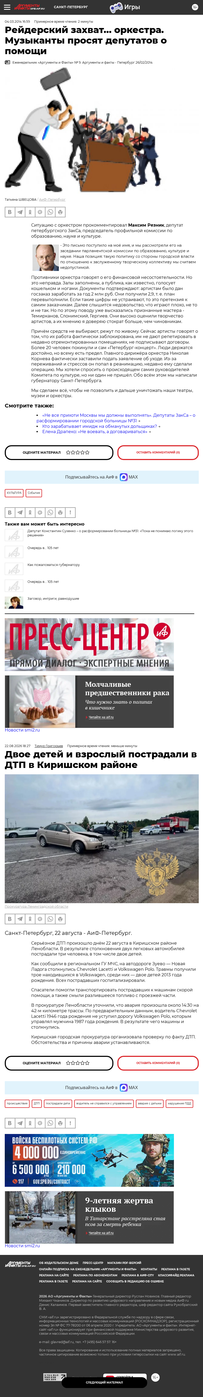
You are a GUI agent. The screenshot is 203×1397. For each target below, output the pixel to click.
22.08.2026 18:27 (17, 746)
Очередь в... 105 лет (43, 582)
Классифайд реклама (176, 1275)
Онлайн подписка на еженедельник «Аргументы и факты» (88, 1269)
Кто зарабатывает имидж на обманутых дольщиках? (99, 426)
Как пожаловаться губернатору (53, 565)
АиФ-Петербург (52, 199)
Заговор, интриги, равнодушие (53, 599)
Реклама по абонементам (95, 1275)
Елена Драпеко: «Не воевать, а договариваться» (94, 431)
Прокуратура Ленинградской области (36, 906)
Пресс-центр (93, 1263)
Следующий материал (104, 1382)
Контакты (149, 1269)
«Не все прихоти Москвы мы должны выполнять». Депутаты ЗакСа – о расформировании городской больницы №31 (115, 418)
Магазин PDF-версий (124, 1263)
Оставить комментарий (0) (158, 452)
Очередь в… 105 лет (43, 548)
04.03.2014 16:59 (17, 22)
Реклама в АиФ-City (138, 1275)
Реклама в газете (175, 1269)
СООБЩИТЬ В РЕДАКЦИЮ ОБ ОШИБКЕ (135, 1281)
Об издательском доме (59, 1263)
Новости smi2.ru (22, 730)
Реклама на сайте (54, 1275)
